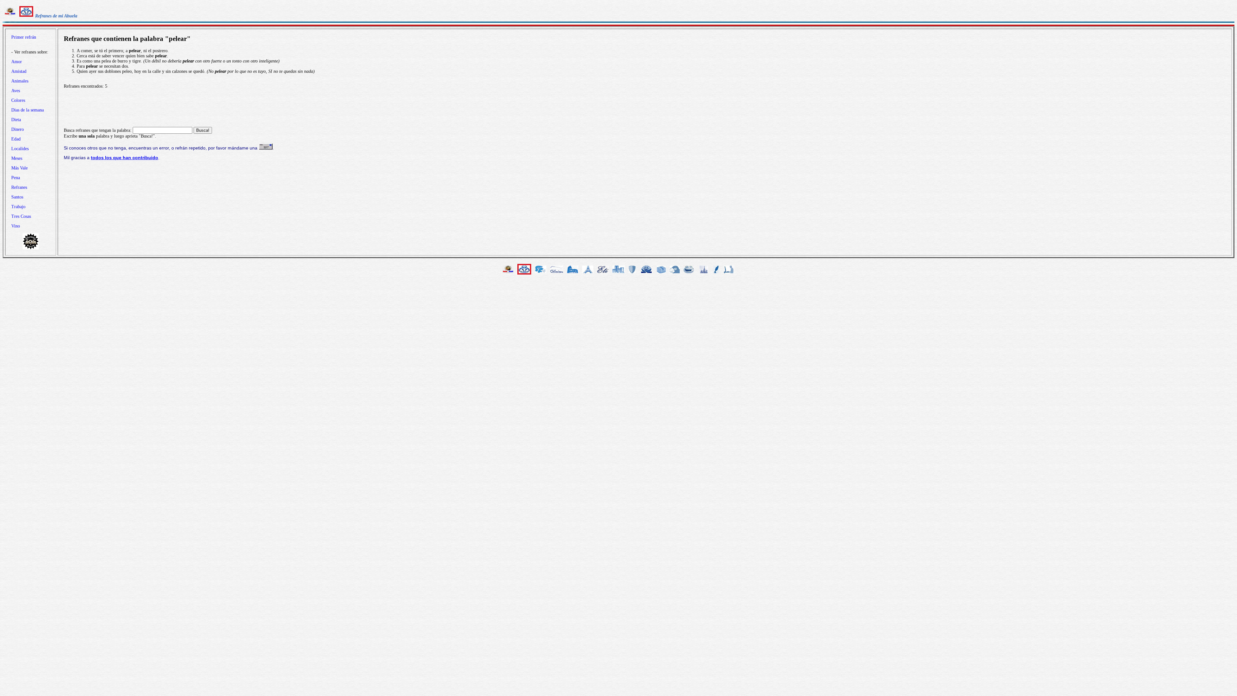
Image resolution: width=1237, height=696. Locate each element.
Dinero (17, 129)
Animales (19, 81)
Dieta (16, 119)
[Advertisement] (645, 107)
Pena (15, 177)
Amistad (18, 71)
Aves (15, 90)
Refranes (19, 187)
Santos (17, 197)
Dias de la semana (27, 110)
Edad (16, 139)
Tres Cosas (21, 216)
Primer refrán (23, 37)
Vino (15, 226)
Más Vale (19, 168)
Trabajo (18, 206)
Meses (16, 158)
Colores (18, 100)
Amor (16, 61)
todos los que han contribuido (124, 157)
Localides (20, 148)
